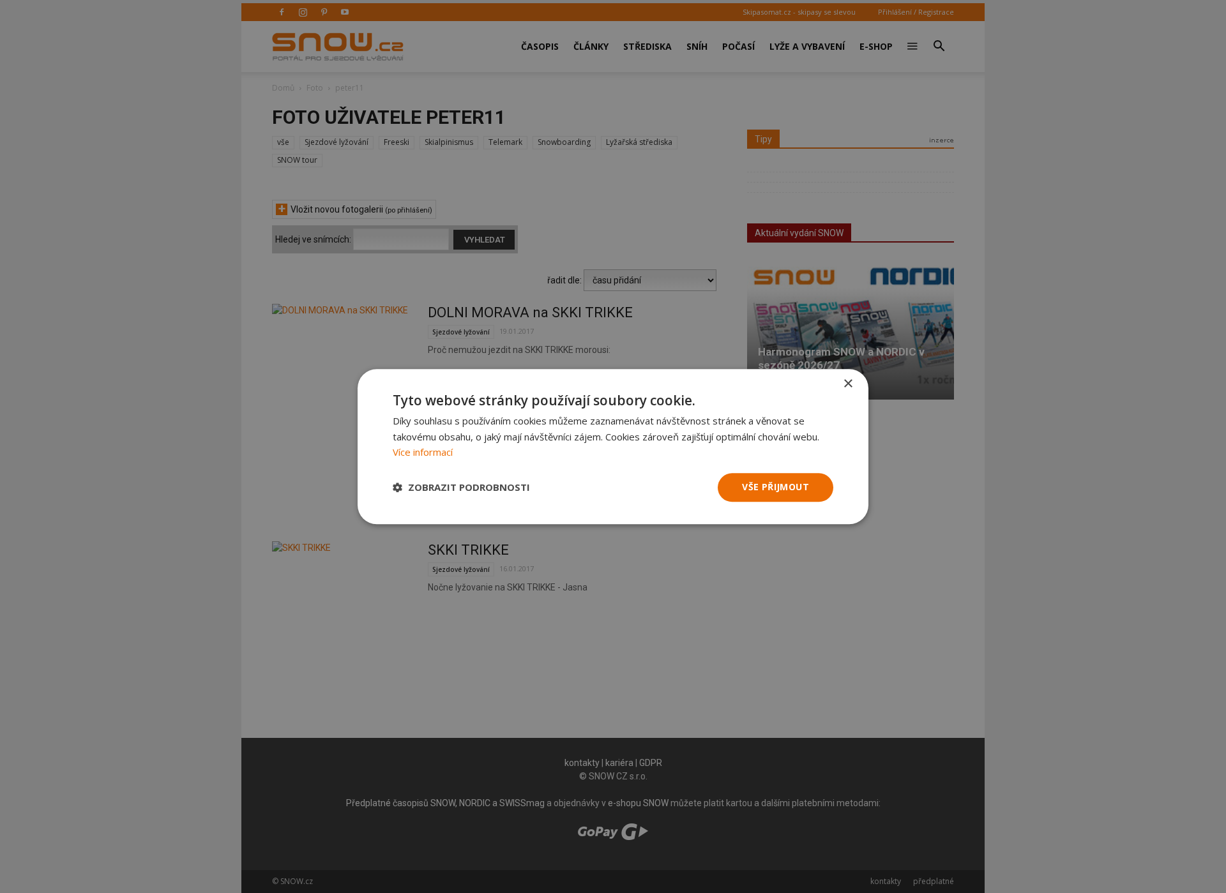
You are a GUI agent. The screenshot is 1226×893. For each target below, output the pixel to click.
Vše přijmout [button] (775, 487)
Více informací (423, 452)
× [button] (847, 384)
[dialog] (613, 446)
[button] (461, 487)
